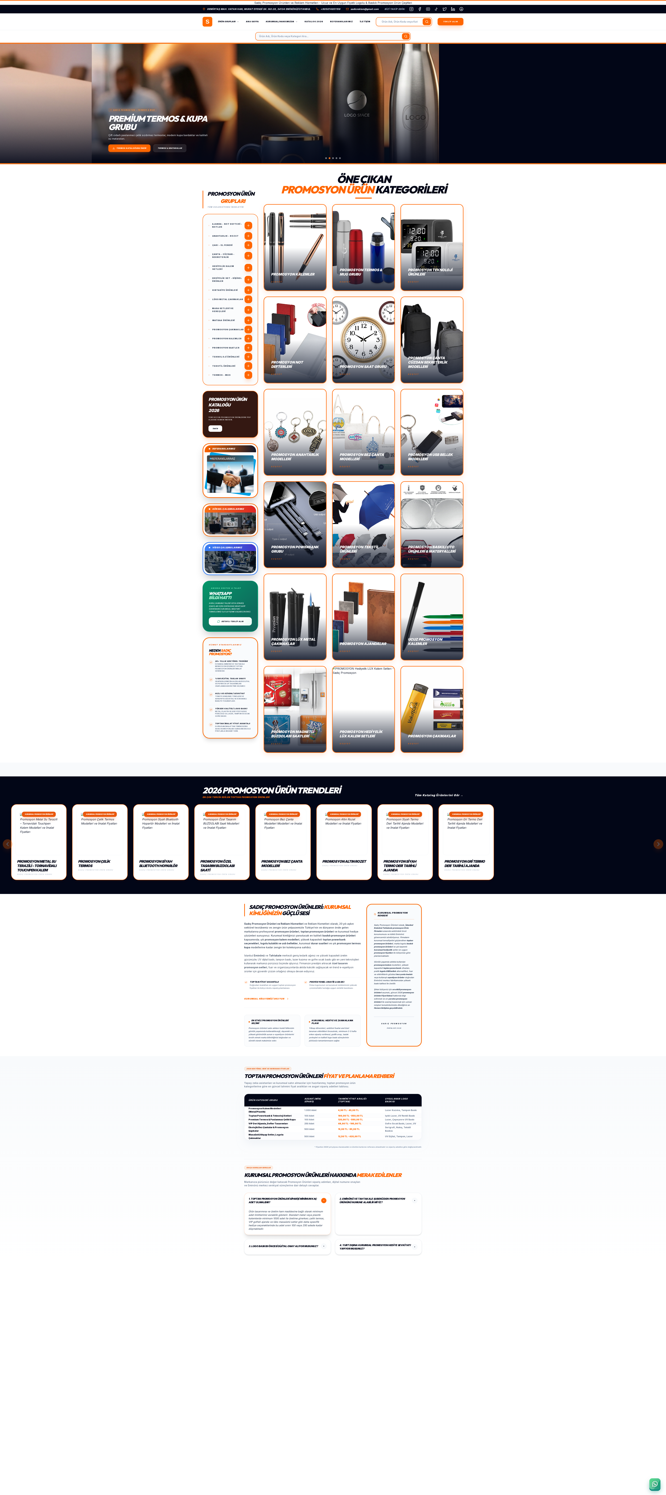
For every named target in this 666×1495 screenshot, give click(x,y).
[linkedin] (453, 9)
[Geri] (7, 844)
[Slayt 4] (336, 158)
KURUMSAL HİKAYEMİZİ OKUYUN (264, 998)
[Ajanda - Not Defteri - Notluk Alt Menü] (248, 225)
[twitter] (445, 9)
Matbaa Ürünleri (223, 320)
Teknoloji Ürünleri (225, 357)
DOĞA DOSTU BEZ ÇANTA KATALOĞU (44, 148)
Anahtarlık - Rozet (225, 236)
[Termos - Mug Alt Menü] (248, 375)
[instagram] (411, 9)
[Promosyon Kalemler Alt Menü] (248, 338)
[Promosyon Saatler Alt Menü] (248, 348)
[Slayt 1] (326, 158)
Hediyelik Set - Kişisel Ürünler (227, 279)
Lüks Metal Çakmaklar (227, 299)
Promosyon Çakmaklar (228, 329)
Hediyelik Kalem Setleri (223, 267)
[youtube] (428, 9)
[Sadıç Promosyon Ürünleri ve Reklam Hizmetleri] (207, 22)
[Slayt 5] (340, 158)
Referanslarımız (341, 21)
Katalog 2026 (314, 21)
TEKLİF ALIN (450, 21)
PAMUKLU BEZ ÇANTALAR (87, 148)
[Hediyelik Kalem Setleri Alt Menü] (248, 268)
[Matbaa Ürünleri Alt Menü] (248, 320)
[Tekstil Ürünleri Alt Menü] (248, 366)
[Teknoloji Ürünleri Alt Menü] (248, 357)
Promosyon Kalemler (227, 338)
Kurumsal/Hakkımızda (280, 21)
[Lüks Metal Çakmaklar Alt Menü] (248, 299)
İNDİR (215, 429)
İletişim (365, 21)
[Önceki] (9, 103)
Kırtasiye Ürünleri (225, 290)
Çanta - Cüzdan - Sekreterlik (223, 255)
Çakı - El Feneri (222, 245)
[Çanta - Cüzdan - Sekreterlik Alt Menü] (248, 256)
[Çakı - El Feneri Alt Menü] (248, 245)
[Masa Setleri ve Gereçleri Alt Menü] (248, 310)
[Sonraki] (657, 103)
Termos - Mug (221, 375)
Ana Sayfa (252, 21)
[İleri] (658, 844)
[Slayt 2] (329, 158)
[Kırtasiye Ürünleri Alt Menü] (248, 290)
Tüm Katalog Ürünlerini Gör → (439, 795)
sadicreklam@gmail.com (365, 9)
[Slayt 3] (333, 158)
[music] (436, 9)
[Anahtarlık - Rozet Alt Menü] (248, 236)
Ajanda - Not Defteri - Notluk (227, 225)
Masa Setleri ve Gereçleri (223, 310)
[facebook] (420, 9)
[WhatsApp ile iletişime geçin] (654, 1483)
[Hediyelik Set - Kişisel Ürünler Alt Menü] (248, 280)
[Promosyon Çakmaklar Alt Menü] (248, 329)
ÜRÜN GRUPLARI (227, 21)
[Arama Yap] (427, 21)
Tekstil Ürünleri (224, 366)
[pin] (461, 9)
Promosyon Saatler (226, 348)
